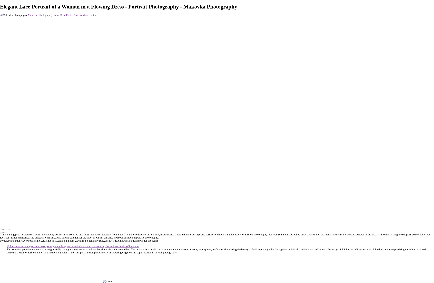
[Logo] (27, 222)
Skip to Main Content (85, 15)
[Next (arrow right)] (4, 232)
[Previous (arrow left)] (1, 232)
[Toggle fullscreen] (4, 229)
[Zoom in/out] (8, 229)
